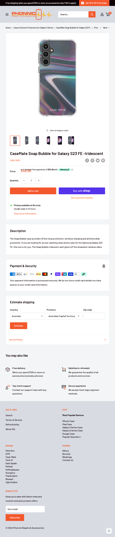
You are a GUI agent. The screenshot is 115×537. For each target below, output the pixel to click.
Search (9, 415)
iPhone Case (68, 421)
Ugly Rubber (12, 482)
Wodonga (67, 457)
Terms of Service (14, 420)
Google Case (68, 433)
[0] (108, 14)
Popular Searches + (71, 436)
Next (105, 27)
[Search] (92, 14)
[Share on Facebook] (87, 160)
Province (51, 309)
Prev (96, 27)
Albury (65, 450)
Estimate (18, 325)
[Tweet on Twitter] (98, 160)
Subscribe (15, 517)
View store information (25, 213)
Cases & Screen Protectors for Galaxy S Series (33, 27)
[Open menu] (7, 14)
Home (8, 27)
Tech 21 (9, 460)
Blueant (9, 479)
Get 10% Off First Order (96, 3)
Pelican (9, 466)
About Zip (10, 429)
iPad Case (67, 424)
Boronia (66, 453)
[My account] (102, 14)
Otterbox (10, 450)
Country (14, 309)
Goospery (10, 472)
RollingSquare (12, 469)
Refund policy (12, 424)
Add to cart (33, 190)
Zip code (87, 309)
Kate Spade (11, 463)
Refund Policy (16, 339)
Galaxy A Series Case (72, 430)
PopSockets (11, 475)
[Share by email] (103, 160)
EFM (8, 453)
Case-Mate (15, 160)
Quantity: (14, 180)
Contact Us (67, 460)
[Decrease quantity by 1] (24, 180)
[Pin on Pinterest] (92, 160)
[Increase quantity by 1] (39, 180)
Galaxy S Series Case (72, 427)
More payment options (82, 197)
